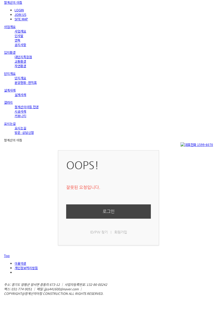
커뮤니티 (20, 115)
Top (7, 255)
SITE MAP (21, 19)
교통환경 (20, 61)
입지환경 (10, 52)
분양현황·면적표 (26, 82)
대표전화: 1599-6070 (97, 289)
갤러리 (8, 102)
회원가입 (120, 232)
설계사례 (10, 90)
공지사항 (20, 44)
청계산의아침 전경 (27, 106)
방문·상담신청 (24, 132)
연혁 (17, 40)
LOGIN (19, 10)
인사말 (19, 35)
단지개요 (10, 73)
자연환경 (20, 65)
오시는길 (10, 123)
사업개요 (10, 26)
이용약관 (20, 263)
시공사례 (20, 111)
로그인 (109, 211)
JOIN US (20, 14)
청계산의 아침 (13, 2)
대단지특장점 (23, 56)
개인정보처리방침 (26, 267)
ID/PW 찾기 (99, 232)
